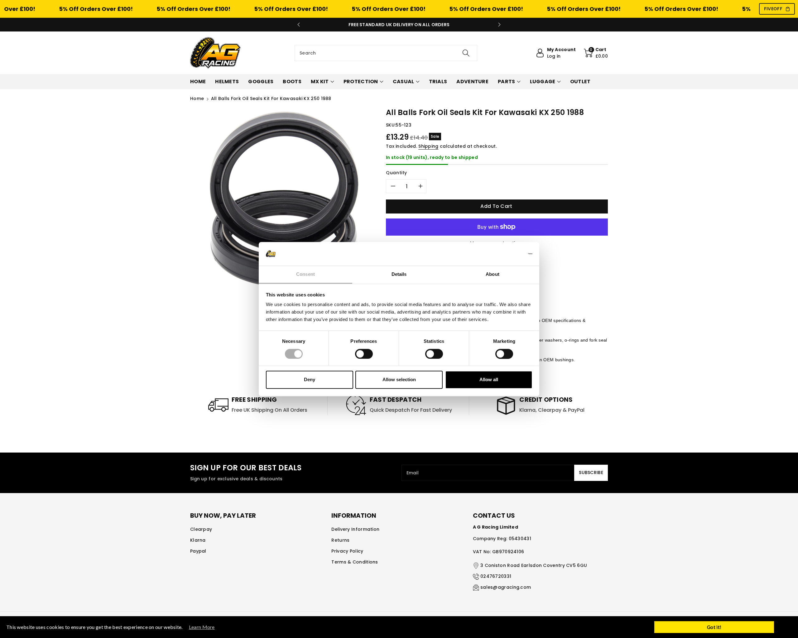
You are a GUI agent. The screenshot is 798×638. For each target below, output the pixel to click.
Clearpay (201, 529)
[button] (596, 53)
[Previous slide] (298, 24)
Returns (340, 540)
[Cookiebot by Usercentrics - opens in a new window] (505, 253)
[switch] (364, 354)
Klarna (198, 540)
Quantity (396, 173)
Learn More (202, 627)
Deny (309, 379)
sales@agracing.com (505, 587)
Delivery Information (355, 529)
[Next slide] (499, 24)
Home (197, 98)
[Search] (466, 53)
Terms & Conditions (354, 562)
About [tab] (492, 274)
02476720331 (495, 576)
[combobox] (386, 53)
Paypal (198, 551)
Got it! (714, 627)
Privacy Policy (347, 551)
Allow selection (399, 379)
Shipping (428, 146)
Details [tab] (399, 274)
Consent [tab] (305, 274)
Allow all (488, 379)
